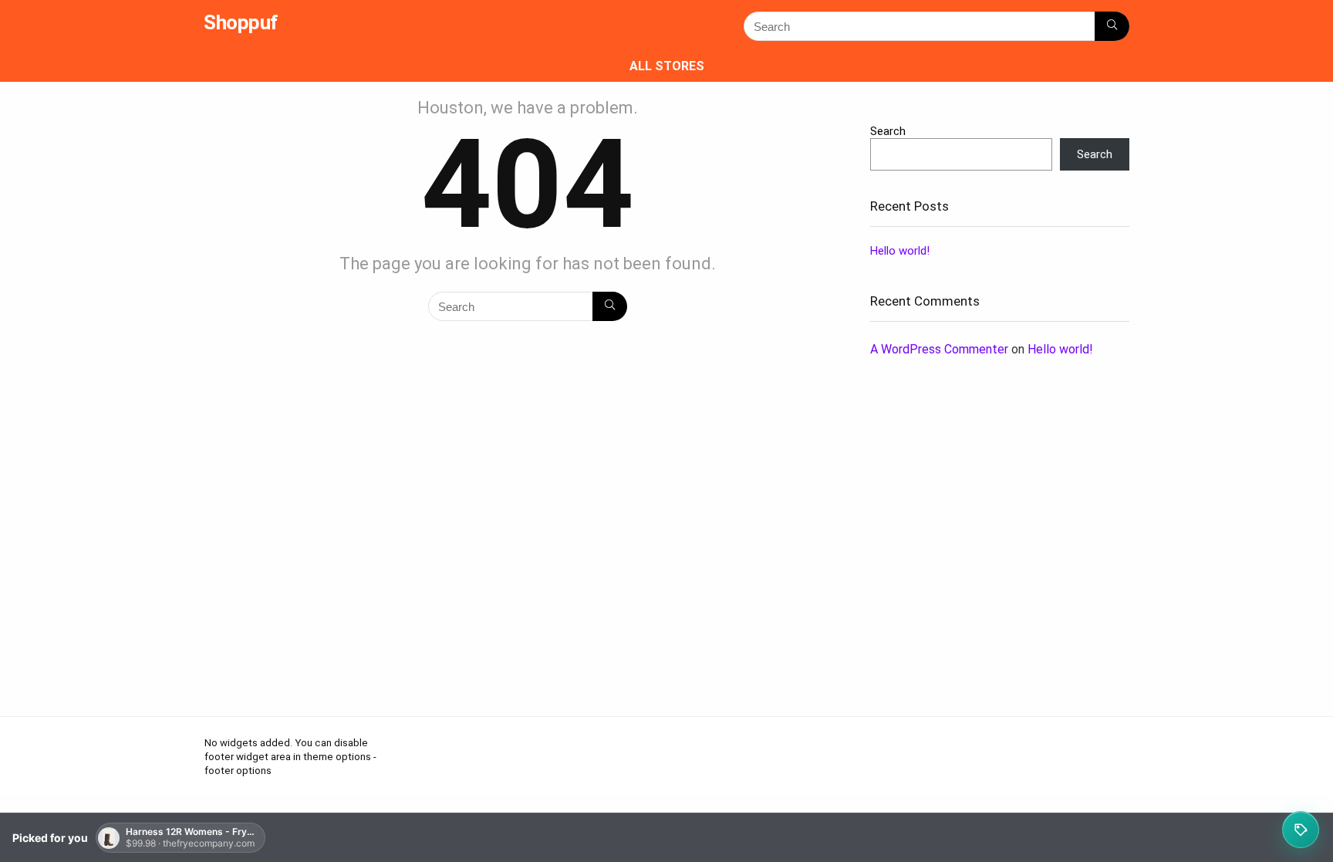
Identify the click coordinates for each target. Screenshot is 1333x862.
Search (888, 131)
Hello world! (900, 251)
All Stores (666, 66)
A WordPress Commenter (939, 349)
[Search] (1112, 26)
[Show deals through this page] (1300, 829)
